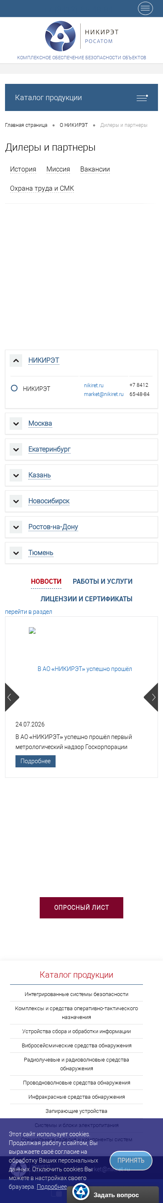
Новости (46, 581)
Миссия (58, 169)
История (23, 169)
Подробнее (35, 761)
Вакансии (95, 169)
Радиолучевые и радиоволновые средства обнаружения (76, 1064)
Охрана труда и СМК (42, 188)
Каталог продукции (48, 97)
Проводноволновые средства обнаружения (76, 1082)
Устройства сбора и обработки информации (76, 1031)
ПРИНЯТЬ (131, 1160)
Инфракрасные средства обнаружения (76, 1097)
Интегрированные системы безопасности (76, 994)
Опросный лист (81, 907)
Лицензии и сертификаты (86, 598)
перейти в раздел (28, 611)
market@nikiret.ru (104, 394)
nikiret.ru (94, 385)
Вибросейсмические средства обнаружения (77, 1045)
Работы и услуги (102, 581)
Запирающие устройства (76, 1111)
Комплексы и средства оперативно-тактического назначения (76, 1012)
